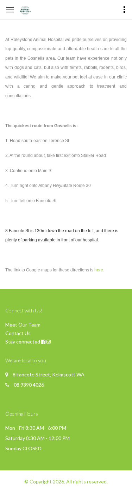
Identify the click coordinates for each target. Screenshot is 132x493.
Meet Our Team (22, 325)
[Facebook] (43, 342)
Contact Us (18, 333)
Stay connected (22, 342)
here (98, 270)
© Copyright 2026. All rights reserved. (66, 482)
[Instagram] (48, 342)
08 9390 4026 (29, 385)
